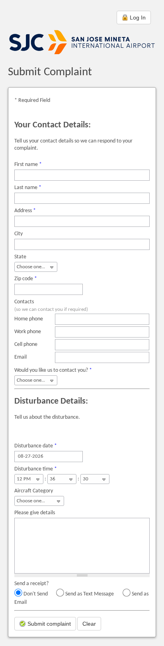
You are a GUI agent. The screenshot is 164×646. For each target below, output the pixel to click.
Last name (27, 188)
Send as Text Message (89, 594)
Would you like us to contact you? (53, 370)
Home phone (28, 319)
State (20, 257)
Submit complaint (48, 624)
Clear (89, 624)
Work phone (27, 332)
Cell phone (25, 344)
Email (20, 357)
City (18, 234)
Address (25, 211)
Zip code (25, 279)
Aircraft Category (33, 491)
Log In (137, 17)
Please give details (34, 513)
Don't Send (35, 594)
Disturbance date (35, 446)
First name (28, 165)
